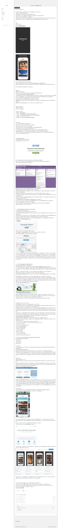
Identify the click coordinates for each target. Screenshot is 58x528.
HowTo (3, 8)
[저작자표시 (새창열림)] (25, 490)
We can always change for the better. (21, 507)
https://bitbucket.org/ (22, 209)
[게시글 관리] (19, 491)
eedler (7, 5)
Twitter (19, 526)
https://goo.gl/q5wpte (22, 25)
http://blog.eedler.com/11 (24, 349)
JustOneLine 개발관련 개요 (36, 5)
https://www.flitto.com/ (25, 117)
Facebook (21, 526)
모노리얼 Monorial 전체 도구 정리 (20, 498)
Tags (2, 18)
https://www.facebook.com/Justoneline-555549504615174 (26, 94)
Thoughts (3, 14)
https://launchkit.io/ (32, 117)
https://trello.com (22, 112)
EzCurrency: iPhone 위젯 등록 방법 (20, 502)
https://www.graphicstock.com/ (40, 266)
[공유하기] (18, 491)
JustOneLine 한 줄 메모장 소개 (20, 499)
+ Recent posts (17, 521)
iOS (2, 9)
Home (2, 17)
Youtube (23, 526)
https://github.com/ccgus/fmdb (22, 316)
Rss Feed (16, 526)
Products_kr (3, 13)
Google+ (26, 526)
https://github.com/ (38, 217)
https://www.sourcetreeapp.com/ (30, 209)
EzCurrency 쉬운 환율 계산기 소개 (20, 496)
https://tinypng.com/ (25, 282)
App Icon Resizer (37, 337)
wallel (55, 526)
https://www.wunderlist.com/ (31, 199)
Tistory (51, 526)
